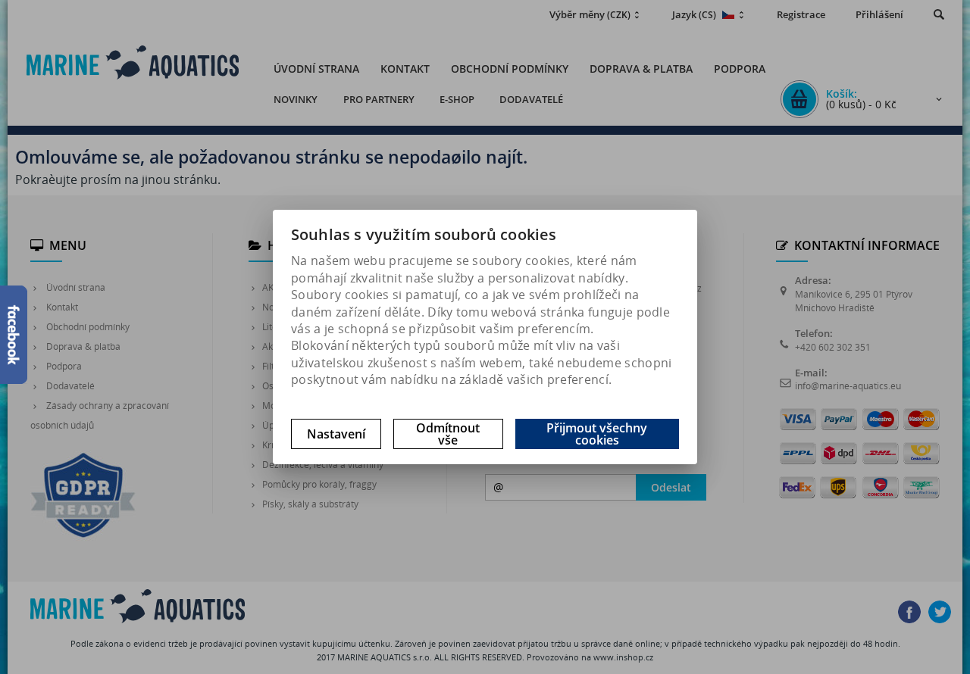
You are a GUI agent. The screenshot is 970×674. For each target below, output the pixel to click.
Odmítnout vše (448, 434)
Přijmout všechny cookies (596, 434)
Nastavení (336, 434)
